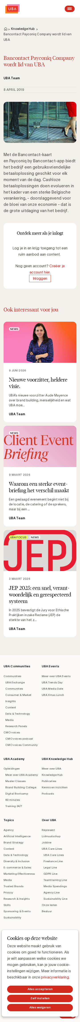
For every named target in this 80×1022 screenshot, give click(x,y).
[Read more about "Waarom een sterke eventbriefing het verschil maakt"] (40, 476)
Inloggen (40, 278)
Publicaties (49, 781)
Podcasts (48, 793)
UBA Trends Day (52, 682)
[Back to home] (12, 8)
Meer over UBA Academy (21, 774)
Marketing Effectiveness (19, 873)
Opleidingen (12, 768)
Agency (9, 829)
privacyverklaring (55, 977)
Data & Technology (17, 713)
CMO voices (12, 732)
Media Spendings (55, 886)
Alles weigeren (40, 1007)
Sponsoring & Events (17, 911)
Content (10, 707)
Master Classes (15, 781)
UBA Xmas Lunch (53, 694)
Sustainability (12, 917)
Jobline (46, 842)
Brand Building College (20, 787)
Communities (12, 676)
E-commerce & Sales (17, 867)
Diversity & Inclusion (17, 861)
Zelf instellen (40, 998)
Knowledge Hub (23, 29)
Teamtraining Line (55, 879)
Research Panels (16, 726)
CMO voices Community (21, 744)
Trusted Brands (13, 886)
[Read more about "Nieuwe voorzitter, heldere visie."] (40, 372)
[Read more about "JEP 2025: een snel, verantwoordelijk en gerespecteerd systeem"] (40, 583)
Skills (7, 904)
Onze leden (49, 904)
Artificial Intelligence (17, 836)
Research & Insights (17, 898)
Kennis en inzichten (55, 787)
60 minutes (12, 799)
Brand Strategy (13, 842)
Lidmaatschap (51, 836)
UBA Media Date (52, 688)
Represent (48, 829)
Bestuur (47, 911)
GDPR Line (50, 873)
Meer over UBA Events (56, 676)
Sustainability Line (55, 898)
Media (9, 719)
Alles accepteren (40, 989)
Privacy (8, 892)
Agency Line (52, 892)
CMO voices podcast (19, 738)
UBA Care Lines (52, 848)
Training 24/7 (13, 806)
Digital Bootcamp (16, 793)
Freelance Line (53, 861)
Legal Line (50, 867)
